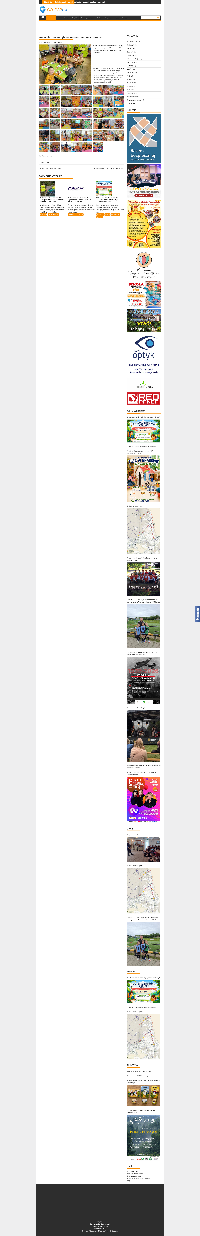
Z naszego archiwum (87, 18)
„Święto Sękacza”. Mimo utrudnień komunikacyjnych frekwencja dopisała (144, 767)
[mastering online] (144, 198)
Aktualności (50, 18)
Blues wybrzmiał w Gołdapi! (136, 708)
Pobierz (129, 76)
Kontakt (124, 18)
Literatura (99, 217)
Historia (129, 52)
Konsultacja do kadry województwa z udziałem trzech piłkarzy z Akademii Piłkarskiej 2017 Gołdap (143, 601)
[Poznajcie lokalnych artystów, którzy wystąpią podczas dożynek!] (143, 579)
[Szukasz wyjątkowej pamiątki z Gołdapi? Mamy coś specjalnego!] (143, 1095)
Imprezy (66, 18)
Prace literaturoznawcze (135, 1174)
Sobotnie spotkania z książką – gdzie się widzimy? (143, 417)
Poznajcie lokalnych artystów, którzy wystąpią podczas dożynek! (142, 559)
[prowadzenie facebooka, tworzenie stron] (143, 405)
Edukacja (130, 45)
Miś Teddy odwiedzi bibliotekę (51, 168)
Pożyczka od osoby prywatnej (100, 1224)
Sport (59, 18)
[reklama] (144, 247)
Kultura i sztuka (115, 214)
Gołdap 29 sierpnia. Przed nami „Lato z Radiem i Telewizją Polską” (142, 773)
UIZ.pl (128, 1181)
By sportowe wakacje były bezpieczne (139, 835)
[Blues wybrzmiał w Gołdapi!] (143, 736)
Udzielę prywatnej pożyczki (100, 1226)
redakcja (59, 42)
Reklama (99, 18)
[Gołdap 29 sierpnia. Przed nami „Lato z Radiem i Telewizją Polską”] (143, 800)
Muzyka (129, 66)
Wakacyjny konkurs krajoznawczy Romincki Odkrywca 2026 (141, 1111)
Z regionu (130, 103)
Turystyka (75, 18)
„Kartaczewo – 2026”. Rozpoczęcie (138, 1076)
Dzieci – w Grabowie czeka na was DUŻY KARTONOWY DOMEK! (140, 452)
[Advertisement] (123, 10)
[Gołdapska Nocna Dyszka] (143, 531)
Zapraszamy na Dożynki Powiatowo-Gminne (141, 446)
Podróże (129, 79)
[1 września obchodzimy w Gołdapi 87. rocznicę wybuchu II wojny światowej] (143, 680)
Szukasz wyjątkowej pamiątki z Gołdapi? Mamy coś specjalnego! (144, 1081)
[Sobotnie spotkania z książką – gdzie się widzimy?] (143, 431)
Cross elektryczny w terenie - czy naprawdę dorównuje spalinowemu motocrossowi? (97, 2)
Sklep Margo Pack (100, 1229)
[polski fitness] (144, 391)
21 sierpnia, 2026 (46, 197)
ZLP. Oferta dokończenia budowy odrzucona (107, 168)
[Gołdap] (43, 17)
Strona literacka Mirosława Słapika (138, 1178)
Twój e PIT (100, 1222)
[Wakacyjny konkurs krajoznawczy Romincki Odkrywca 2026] (143, 1138)
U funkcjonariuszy (53, 214)
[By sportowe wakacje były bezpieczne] (143, 849)
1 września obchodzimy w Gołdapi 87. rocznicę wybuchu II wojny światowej (142, 653)
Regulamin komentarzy (112, 18)
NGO (128, 69)
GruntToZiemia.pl (132, 1171)
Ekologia (129, 48)
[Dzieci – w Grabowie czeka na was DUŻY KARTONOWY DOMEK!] (143, 478)
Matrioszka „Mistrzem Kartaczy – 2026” (140, 1071)
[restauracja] (144, 332)
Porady (129, 83)
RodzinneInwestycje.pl (134, 1176)
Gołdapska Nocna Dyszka (135, 506)
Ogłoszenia (80, 214)
